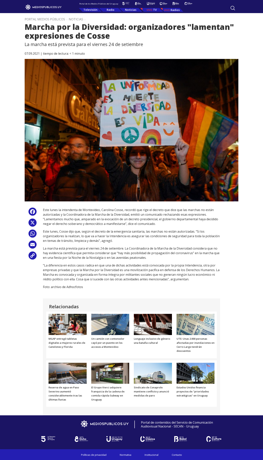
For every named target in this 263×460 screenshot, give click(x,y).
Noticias (130, 10)
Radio (110, 10)
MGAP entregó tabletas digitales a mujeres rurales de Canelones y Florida (67, 343)
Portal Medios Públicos (45, 19)
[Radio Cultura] (188, 3)
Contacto (177, 455)
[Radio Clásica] (163, 3)
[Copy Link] (32, 256)
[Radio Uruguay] (151, 3)
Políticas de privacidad (93, 455)
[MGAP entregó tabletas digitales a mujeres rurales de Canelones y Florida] (68, 324)
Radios (175, 10)
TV (155, 10)
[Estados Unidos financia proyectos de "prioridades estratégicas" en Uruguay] (196, 373)
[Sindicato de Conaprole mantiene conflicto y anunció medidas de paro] (153, 373)
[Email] (32, 245)
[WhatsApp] (32, 235)
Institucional (151, 455)
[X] (32, 224)
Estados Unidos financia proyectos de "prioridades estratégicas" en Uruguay (193, 391)
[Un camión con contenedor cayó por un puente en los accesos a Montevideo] (110, 324)
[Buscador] (232, 8)
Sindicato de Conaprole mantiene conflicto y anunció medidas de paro (151, 391)
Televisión (90, 10)
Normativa (125, 455)
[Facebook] (32, 213)
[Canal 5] (126, 3)
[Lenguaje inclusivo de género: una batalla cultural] (153, 324)
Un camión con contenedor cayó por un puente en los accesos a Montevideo (107, 343)
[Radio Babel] (176, 3)
